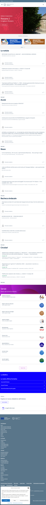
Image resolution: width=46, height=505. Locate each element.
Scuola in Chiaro (4, 430)
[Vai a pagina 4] (24, 47)
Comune (2, 436)
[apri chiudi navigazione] (2, 4)
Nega (15, 500)
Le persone (3, 443)
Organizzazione (3, 447)
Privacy (2, 477)
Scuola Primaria (4, 385)
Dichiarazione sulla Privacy (18, 503)
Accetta (5, 500)
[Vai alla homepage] (5, 4)
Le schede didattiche (4, 461)
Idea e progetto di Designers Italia (39, 500)
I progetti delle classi (4, 463)
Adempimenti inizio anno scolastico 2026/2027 (13, 103)
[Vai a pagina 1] (20, 47)
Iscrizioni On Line (4, 432)
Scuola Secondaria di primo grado (8, 388)
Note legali (3, 485)
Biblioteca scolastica (4, 474)
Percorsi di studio (4, 455)
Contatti (2, 480)
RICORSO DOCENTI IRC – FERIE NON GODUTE (12, 216)
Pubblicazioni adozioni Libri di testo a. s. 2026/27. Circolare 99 (16, 68)
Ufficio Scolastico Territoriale (6, 428)
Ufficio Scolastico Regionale (6, 426)
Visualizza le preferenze (24, 500)
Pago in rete (3, 429)
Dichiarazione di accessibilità (39, 483)
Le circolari (3, 468)
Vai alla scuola (4, 24)
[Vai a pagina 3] (23, 47)
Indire (2, 434)
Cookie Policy (9, 503)
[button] (28, 488)
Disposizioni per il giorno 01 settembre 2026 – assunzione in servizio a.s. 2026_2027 (20, 264)
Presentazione (3, 440)
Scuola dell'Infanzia (5, 382)
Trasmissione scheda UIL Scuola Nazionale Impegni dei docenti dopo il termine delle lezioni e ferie (23, 202)
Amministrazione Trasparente (6, 483)
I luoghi (2, 441)
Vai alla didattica (4, 402)
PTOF (2, 476)
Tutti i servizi (3, 456)
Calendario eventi (4, 469)
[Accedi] (44, 1)
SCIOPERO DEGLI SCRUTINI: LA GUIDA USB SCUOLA (14, 231)
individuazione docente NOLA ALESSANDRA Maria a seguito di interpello (18, 118)
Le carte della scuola (4, 445)
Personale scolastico (4, 452)
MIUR (2, 425)
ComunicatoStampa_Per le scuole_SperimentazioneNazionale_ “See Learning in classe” (22, 153)
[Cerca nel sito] (43, 4)
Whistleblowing (9, 485)
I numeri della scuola (4, 444)
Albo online (3, 471)
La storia (2, 448)
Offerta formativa (4, 460)
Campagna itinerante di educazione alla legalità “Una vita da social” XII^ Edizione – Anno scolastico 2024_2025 (22, 182)
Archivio (15, 485)
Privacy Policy (29, 483)
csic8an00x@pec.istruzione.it (38, 490)
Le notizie (2, 466)
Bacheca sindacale (4, 479)
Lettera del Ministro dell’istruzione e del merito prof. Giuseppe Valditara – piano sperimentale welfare (23, 167)
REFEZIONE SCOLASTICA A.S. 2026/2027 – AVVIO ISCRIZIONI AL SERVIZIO (19, 54)
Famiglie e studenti (4, 453)
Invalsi (2, 433)
